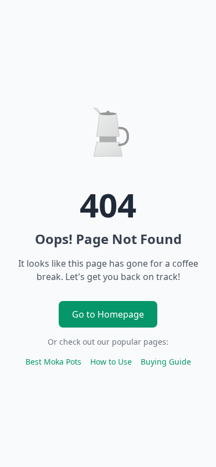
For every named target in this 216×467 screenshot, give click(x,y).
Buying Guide (166, 361)
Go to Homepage (108, 314)
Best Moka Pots (53, 361)
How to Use (111, 361)
